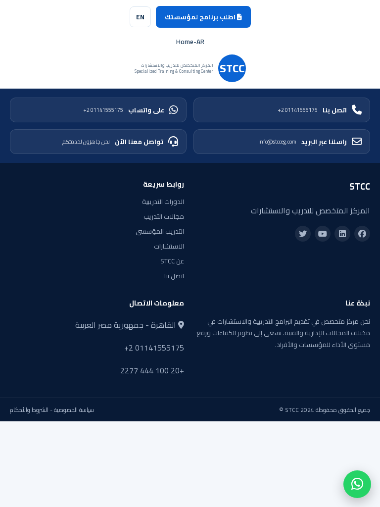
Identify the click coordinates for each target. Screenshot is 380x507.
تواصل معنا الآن (112, 142)
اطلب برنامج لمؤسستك (201, 17)
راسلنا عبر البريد (302, 142)
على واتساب (123, 110)
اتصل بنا (312, 110)
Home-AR (190, 41)
